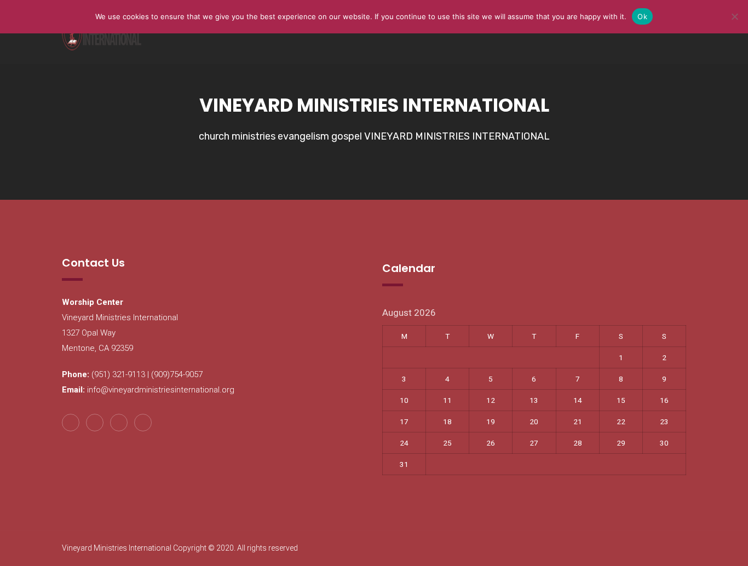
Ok (642, 16)
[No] (734, 16)
